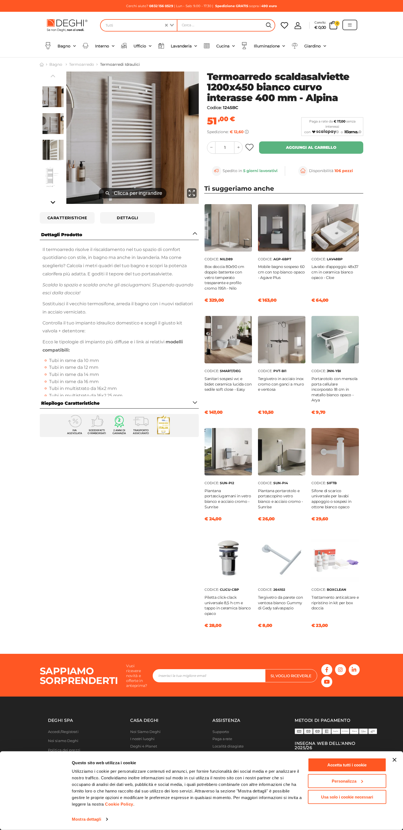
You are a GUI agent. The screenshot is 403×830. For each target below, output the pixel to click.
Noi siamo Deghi (63, 741)
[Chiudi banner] (394, 760)
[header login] (297, 25)
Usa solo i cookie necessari (347, 797)
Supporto (220, 732)
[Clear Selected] (166, 25)
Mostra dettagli (86, 819)
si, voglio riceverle (291, 676)
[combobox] (138, 25)
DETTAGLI (127, 217)
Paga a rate (222, 739)
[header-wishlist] (284, 25)
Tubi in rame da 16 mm (74, 381)
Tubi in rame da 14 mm (74, 374)
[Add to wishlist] (250, 147)
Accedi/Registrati (63, 732)
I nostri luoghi (142, 739)
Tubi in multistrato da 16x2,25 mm (86, 395)
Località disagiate (228, 746)
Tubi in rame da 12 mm (73, 367)
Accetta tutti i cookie (347, 765)
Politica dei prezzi (64, 750)
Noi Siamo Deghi (145, 732)
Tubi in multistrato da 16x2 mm (83, 388)
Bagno (56, 64)
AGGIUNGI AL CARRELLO (311, 147)
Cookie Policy (119, 804)
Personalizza (344, 780)
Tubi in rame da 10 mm (74, 360)
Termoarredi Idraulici (120, 64)
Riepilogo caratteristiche (70, 403)
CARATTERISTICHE (67, 217)
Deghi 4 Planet (143, 746)
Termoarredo (81, 64)
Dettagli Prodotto (61, 234)
